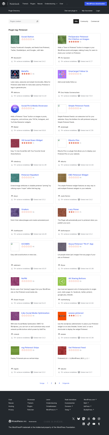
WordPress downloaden (96, 4)
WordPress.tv (51, 410)
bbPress (87, 406)
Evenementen (70, 403)
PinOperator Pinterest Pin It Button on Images (78, 38)
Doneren (69, 406)
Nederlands (33, 421)
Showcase (31, 399)
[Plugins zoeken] (37, 21)
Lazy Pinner (73, 209)
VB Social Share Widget (32, 140)
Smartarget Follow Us (78, 71)
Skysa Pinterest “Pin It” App (80, 244)
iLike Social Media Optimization (35, 313)
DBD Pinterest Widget (78, 175)
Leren (48, 399)
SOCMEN (25, 244)
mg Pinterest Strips (30, 347)
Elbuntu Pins (73, 140)
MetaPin (25, 71)
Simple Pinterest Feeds (78, 106)
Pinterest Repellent (30, 175)
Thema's (30, 403)
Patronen (30, 410)
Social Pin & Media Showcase (34, 106)
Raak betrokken (70, 399)
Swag (68, 410)
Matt (86, 403)
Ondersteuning (51, 403)
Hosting (11, 406)
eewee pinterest (76, 313)
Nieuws (11, 403)
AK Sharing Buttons (77, 278)
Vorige (42, 383)
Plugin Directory (14, 11)
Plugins (29, 406)
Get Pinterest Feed (77, 347)
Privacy (11, 410)
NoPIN (24, 278)
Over (10, 399)
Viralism (25, 209)
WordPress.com (90, 399)
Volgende (65, 383)
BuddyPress (89, 410)
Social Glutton (27, 37)
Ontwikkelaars (51, 406)
